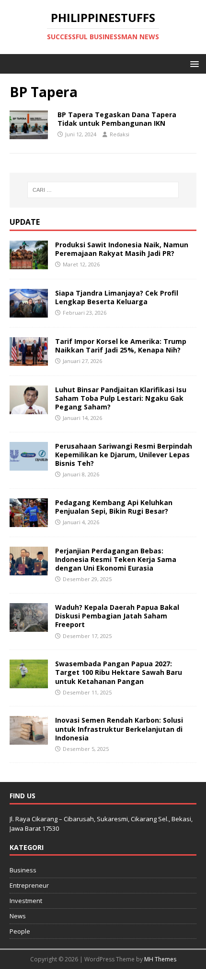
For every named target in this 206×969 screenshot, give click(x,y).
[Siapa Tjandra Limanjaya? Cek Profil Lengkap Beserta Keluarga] (29, 311)
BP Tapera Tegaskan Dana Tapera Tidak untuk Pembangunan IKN (116, 119)
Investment (26, 900)
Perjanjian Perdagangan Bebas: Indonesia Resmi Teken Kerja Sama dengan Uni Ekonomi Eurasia (115, 559)
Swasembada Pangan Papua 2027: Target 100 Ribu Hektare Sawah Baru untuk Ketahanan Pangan (118, 672)
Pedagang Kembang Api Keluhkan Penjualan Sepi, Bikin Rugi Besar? (113, 507)
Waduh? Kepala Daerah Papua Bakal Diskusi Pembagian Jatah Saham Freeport (117, 616)
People (20, 931)
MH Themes (160, 959)
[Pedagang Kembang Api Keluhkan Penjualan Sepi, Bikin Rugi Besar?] (29, 521)
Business (23, 870)
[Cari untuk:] (103, 190)
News (18, 916)
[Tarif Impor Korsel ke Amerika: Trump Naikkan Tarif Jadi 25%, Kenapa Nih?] (29, 359)
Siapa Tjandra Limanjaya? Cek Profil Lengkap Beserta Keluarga (116, 297)
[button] (193, 63)
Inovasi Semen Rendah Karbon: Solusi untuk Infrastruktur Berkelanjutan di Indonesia (119, 729)
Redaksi (119, 134)
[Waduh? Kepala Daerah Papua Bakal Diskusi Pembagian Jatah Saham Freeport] (29, 626)
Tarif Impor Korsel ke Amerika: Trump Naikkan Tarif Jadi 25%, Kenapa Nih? (120, 345)
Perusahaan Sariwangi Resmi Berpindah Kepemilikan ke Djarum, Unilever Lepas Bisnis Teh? (123, 454)
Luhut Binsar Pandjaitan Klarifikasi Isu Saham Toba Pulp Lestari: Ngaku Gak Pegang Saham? (120, 398)
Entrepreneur (29, 885)
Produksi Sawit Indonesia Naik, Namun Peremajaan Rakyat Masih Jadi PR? (121, 249)
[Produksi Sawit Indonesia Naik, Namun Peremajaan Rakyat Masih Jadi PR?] (29, 263)
